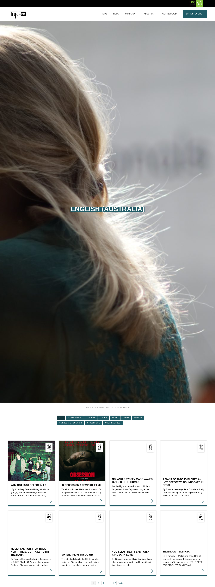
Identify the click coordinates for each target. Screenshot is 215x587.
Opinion (138, 418)
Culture (91, 418)
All (61, 418)
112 (114, 583)
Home (104, 14)
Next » (120, 583)
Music (115, 418)
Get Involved (169, 14)
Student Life (93, 423)
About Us (149, 14)
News (116, 14)
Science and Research (70, 423)
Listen (104, 418)
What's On (130, 14)
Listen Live (196, 14)
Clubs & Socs (74, 418)
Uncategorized (112, 423)
